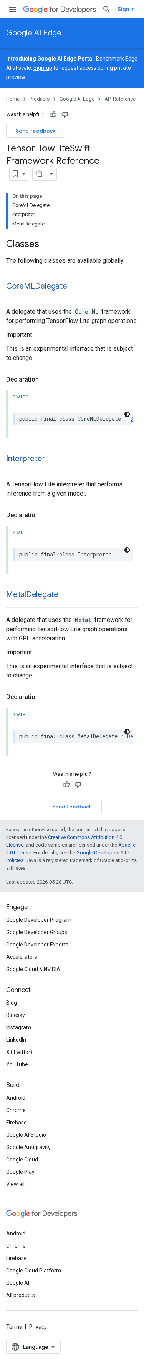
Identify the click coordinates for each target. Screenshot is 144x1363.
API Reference (120, 99)
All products (20, 1295)
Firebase (16, 1122)
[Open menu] (12, 9)
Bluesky (15, 1015)
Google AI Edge (33, 33)
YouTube (17, 1064)
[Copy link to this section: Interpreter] (52, 459)
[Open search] (106, 9)
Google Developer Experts (37, 944)
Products (40, 99)
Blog (11, 1003)
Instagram (18, 1027)
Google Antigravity (28, 1147)
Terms (14, 1327)
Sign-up (42, 68)
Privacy (38, 1327)
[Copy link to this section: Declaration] (46, 379)
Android (15, 1098)
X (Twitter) (19, 1052)
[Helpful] (53, 114)
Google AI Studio (26, 1135)
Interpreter (25, 459)
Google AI (17, 1283)
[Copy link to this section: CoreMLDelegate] (75, 286)
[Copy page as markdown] (39, 173)
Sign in (126, 9)
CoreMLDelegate (36, 286)
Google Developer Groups (36, 932)
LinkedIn (16, 1040)
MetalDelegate (32, 594)
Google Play (20, 1172)
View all (15, 1184)
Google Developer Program (38, 920)
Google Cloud (22, 1159)
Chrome (16, 1110)
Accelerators (21, 957)
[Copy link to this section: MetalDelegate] (66, 595)
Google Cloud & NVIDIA (33, 969)
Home (13, 99)
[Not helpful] (65, 114)
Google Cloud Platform (33, 1270)
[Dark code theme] (127, 414)
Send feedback (36, 130)
